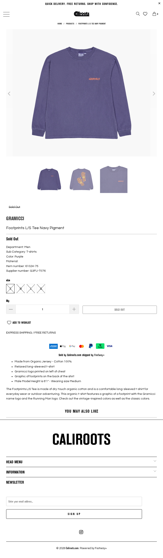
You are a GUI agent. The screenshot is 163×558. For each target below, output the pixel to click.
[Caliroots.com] (81, 13)
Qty (7, 300)
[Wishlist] (144, 14)
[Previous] (9, 93)
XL (41, 288)
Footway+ (99, 355)
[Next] (153, 93)
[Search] (138, 14)
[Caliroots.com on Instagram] (81, 532)
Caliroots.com (72, 548)
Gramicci (15, 218)
